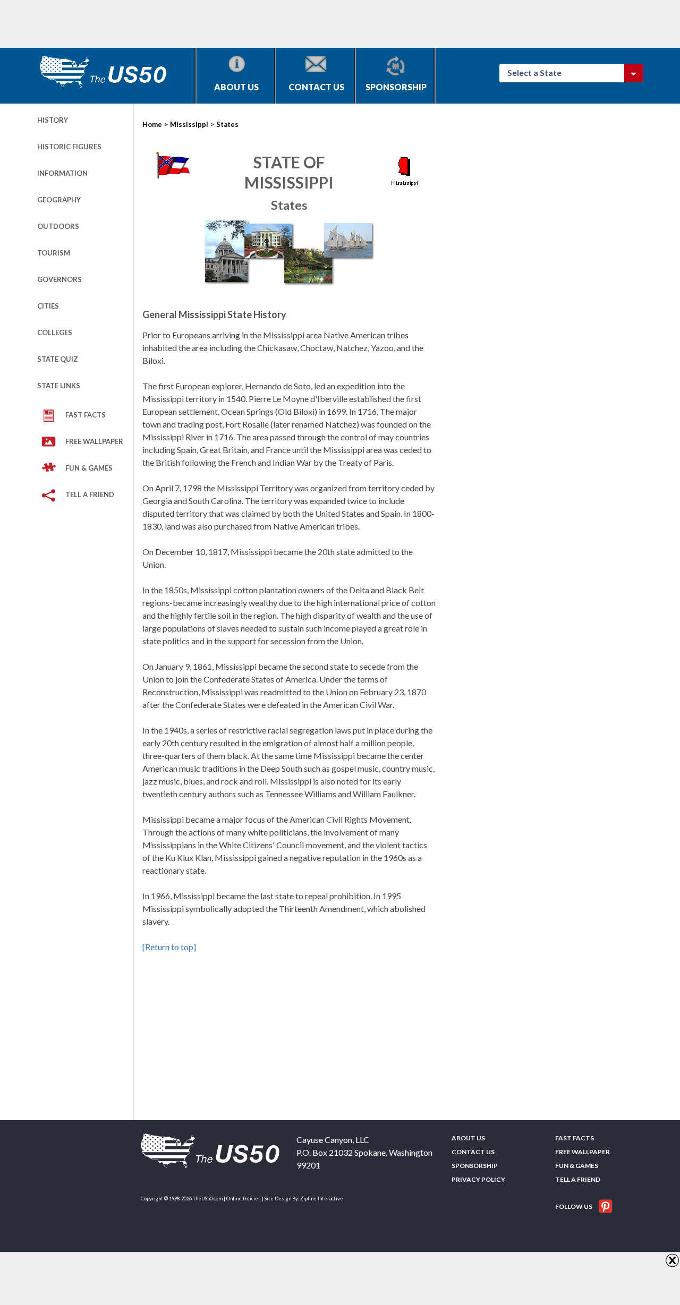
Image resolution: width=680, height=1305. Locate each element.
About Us (236, 87)
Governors (59, 279)
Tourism (53, 253)
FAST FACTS (85, 415)
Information (62, 173)
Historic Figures (69, 146)
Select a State (539, 72)
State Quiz (57, 359)
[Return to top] (169, 947)
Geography (59, 199)
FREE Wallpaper (94, 441)
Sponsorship (396, 87)
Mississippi (189, 124)
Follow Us (574, 1206)
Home (152, 124)
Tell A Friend (89, 494)
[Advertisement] (230, 24)
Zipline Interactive (321, 1198)
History (52, 120)
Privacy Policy (478, 1179)
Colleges (54, 332)
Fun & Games (89, 468)
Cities (48, 306)
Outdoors (58, 226)
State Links (58, 385)
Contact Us (316, 87)
